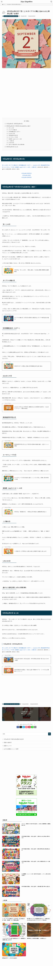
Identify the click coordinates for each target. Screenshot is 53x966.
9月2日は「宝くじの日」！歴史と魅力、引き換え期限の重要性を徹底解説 (31, 270)
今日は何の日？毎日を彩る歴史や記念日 (11, 16)
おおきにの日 (12, 133)
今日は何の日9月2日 (31, 16)
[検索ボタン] (51, 1)
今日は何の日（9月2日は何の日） (15, 123)
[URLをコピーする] (35, 727)
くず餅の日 (11, 140)
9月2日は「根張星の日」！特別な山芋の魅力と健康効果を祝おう (30, 511)
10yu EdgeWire (26, 1)
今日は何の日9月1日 (26, 173)
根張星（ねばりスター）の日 (15, 139)
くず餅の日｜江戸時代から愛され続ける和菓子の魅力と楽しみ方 (30, 551)
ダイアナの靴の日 (13, 129)
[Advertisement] (26, 80)
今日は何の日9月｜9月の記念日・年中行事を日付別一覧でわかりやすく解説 (31, 659)
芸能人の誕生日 (8, 742)
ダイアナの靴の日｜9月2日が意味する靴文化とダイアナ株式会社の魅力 (31, 318)
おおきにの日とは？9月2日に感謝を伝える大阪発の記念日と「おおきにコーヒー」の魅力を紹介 (31, 407)
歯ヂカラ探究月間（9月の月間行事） (17, 144)
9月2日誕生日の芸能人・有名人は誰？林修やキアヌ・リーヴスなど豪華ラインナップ (31, 670)
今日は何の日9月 (23, 16)
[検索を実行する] (49, 733)
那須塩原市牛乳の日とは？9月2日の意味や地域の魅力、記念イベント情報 (31, 445)
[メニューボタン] (1, 1)
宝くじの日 (11, 127)
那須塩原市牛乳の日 (13, 135)
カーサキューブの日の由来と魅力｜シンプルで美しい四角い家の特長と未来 (31, 478)
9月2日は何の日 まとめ (12, 146)
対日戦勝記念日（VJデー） (15, 131)
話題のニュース (8, 745)
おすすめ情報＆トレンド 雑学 (11, 749)
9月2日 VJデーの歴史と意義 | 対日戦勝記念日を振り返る (28, 366)
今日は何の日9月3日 (26, 177)
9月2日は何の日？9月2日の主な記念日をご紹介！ (19, 126)
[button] (18, 727)
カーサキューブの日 (13, 137)
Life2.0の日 (11, 142)
